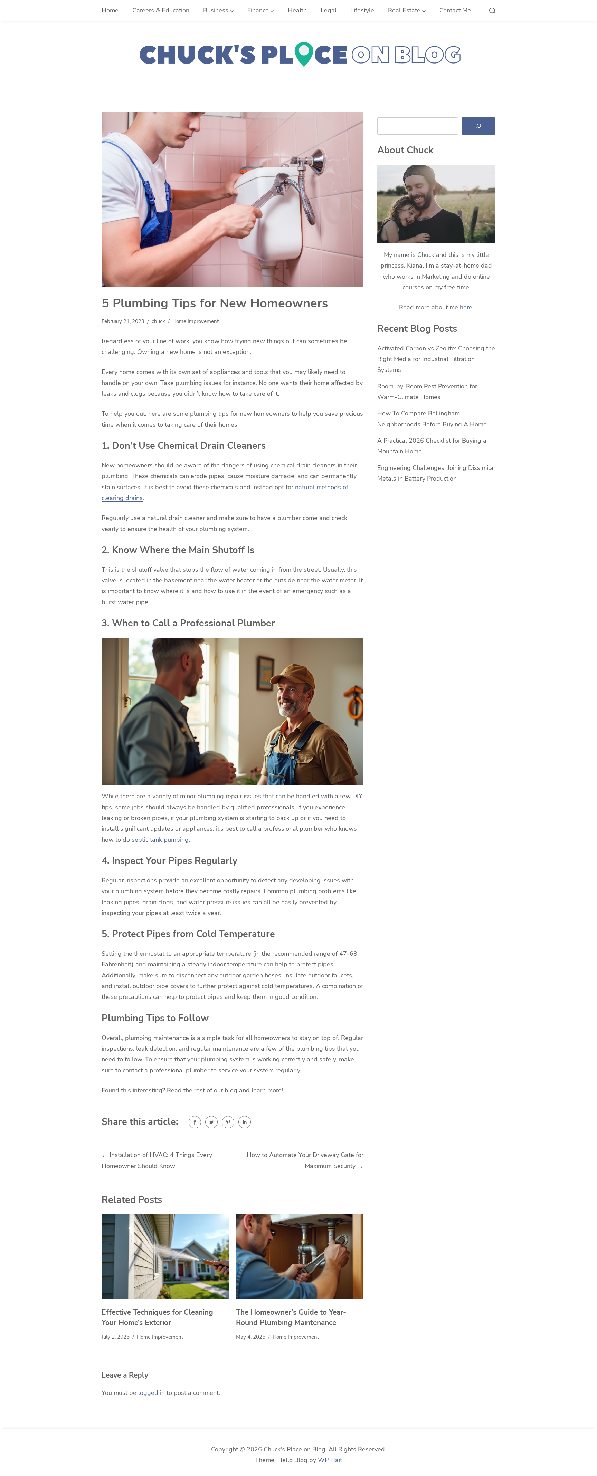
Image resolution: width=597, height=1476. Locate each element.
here (466, 307)
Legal (329, 10)
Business (215, 10)
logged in (151, 1393)
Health (297, 10)
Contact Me (455, 10)
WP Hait (330, 1460)
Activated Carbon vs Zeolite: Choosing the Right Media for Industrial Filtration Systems (436, 359)
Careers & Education (160, 10)
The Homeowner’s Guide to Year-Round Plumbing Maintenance (291, 1318)
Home (110, 10)
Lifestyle (362, 10)
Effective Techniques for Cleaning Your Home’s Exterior (157, 1318)
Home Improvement (195, 321)
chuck (158, 321)
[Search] (478, 126)
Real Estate (404, 10)
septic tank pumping (160, 840)
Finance (258, 10)
